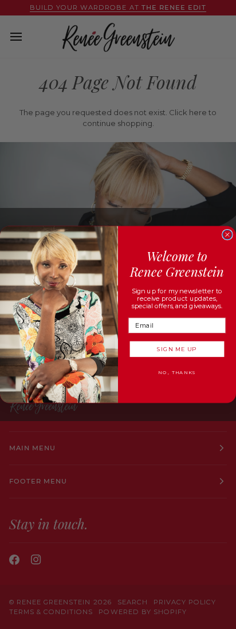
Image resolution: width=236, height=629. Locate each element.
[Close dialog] (227, 234)
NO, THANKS (176, 372)
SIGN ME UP (176, 349)
